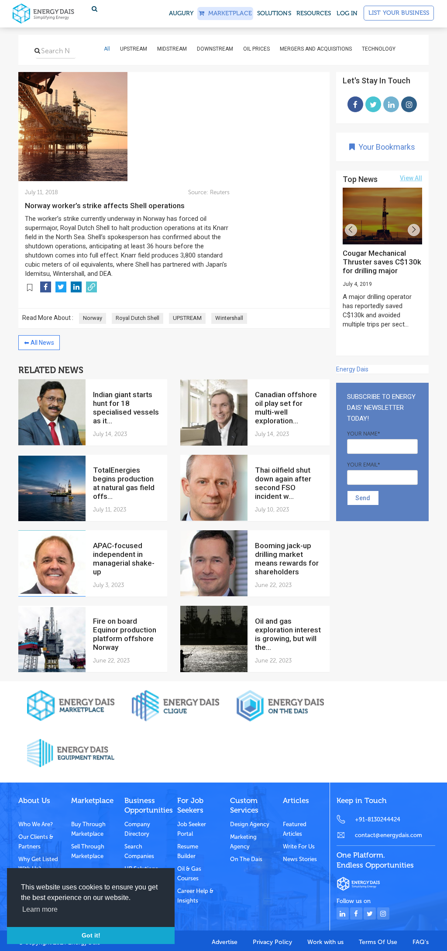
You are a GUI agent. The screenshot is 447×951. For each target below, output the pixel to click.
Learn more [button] (40, 909)
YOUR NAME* (363, 434)
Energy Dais (352, 369)
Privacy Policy (272, 942)
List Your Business (398, 13)
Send (362, 497)
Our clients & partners (35, 842)
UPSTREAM (187, 318)
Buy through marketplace (88, 829)
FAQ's (421, 942)
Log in (347, 13)
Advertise (224, 942)
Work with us (325, 942)
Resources (313, 13)
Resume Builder (187, 851)
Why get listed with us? (38, 864)
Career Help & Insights (195, 896)
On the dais (246, 859)
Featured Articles (294, 829)
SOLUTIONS (274, 13)
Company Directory (137, 829)
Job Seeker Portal (191, 829)
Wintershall (229, 318)
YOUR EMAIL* (363, 465)
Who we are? (35, 824)
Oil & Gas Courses (189, 873)
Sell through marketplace (87, 851)
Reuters (219, 192)
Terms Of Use (378, 942)
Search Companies (139, 851)
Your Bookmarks (385, 146)
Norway (92, 318)
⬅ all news (39, 342)
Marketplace (227, 13)
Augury (181, 13)
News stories (300, 859)
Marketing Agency (243, 842)
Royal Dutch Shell (137, 318)
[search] (37, 51)
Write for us (299, 846)
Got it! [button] (91, 935)
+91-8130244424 (377, 819)
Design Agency (249, 824)
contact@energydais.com (388, 835)
